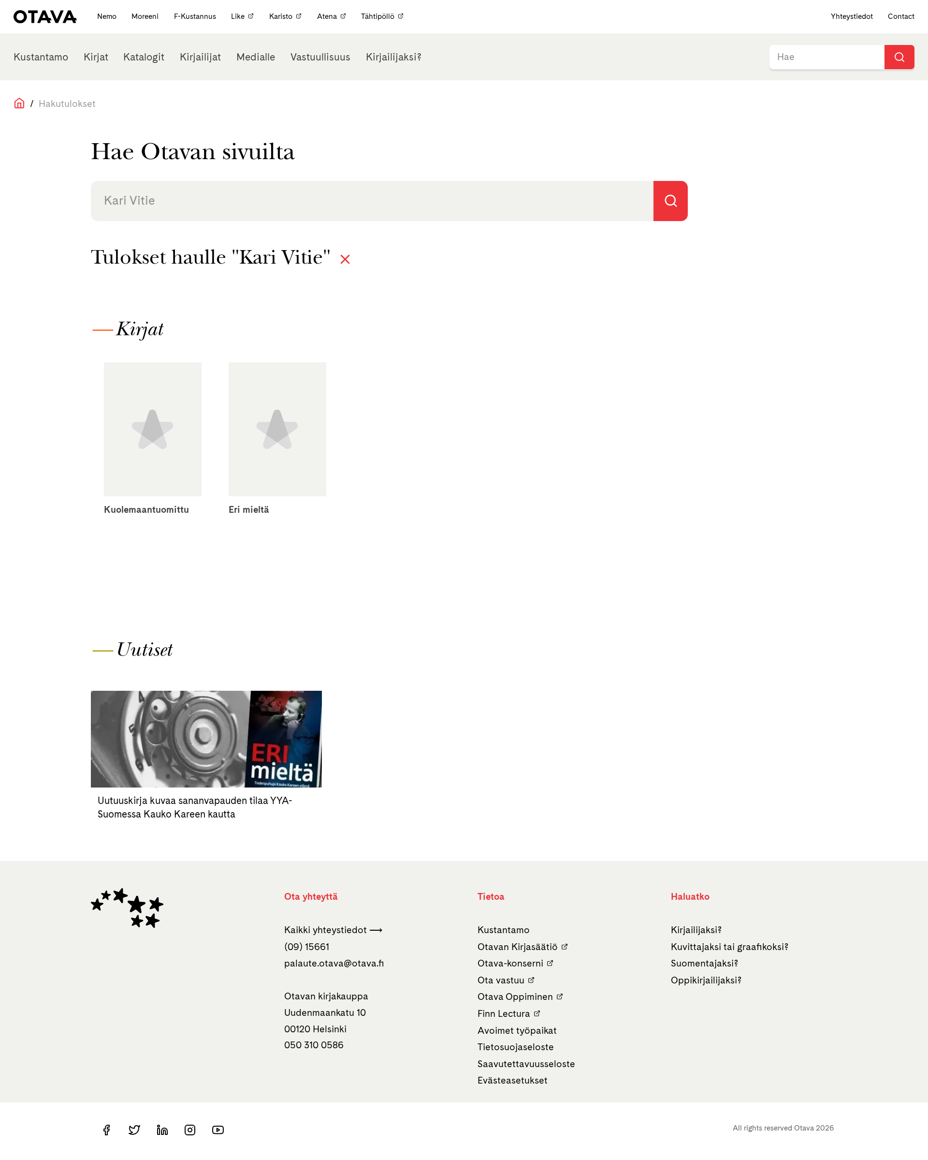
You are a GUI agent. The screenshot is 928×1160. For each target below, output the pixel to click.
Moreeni (145, 16)
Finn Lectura (504, 1013)
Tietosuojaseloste (516, 1047)
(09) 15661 (306, 946)
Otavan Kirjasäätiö (518, 946)
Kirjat (96, 57)
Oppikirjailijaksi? (706, 980)
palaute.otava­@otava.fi (334, 963)
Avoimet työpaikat (517, 1030)
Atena (327, 16)
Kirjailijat (200, 57)
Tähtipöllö (377, 16)
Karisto (280, 16)
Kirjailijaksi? (393, 57)
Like (238, 16)
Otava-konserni (510, 963)
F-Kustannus (196, 16)
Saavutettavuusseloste (526, 1064)
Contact (901, 16)
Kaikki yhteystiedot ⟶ (333, 930)
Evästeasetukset (513, 1080)
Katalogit (143, 57)
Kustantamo (41, 57)
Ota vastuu (501, 980)
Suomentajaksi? (705, 963)
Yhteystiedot (852, 16)
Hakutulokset (67, 103)
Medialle (255, 57)
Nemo (107, 16)
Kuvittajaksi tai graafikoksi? (730, 946)
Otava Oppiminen (515, 996)
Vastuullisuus (320, 57)
